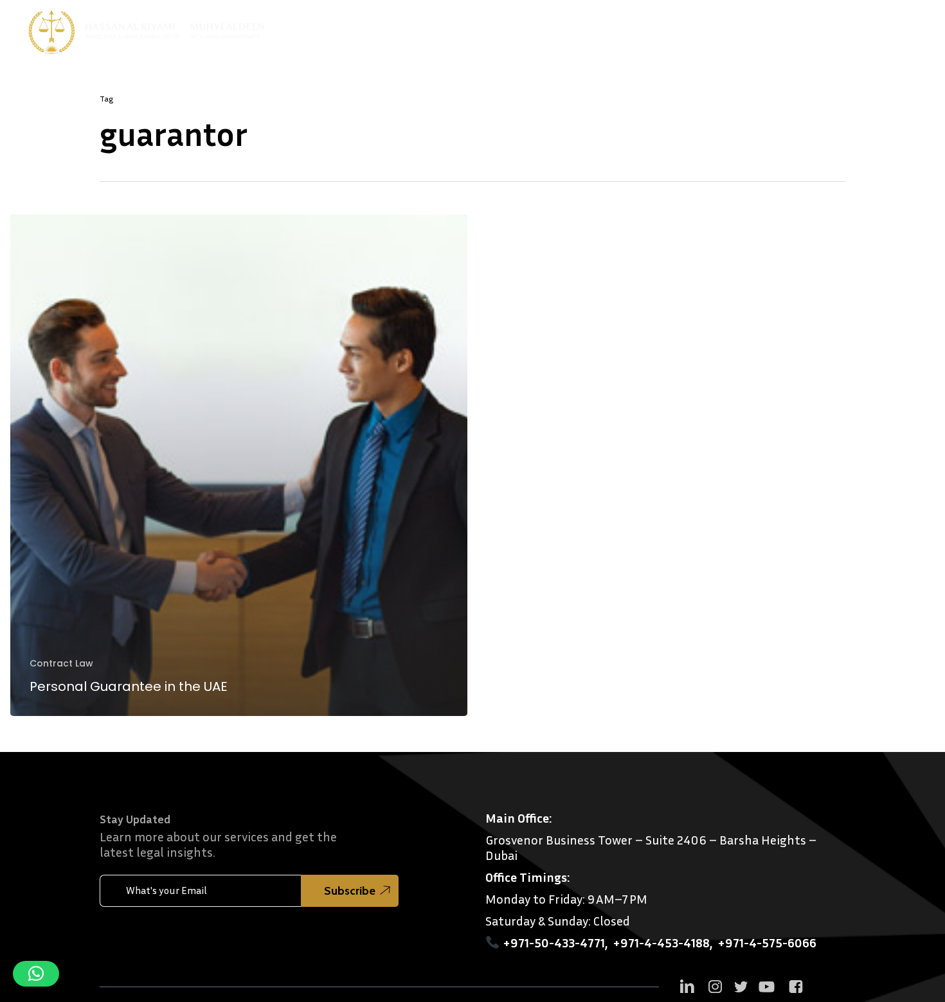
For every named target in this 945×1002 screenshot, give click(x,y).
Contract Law (61, 664)
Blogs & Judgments (753, 28)
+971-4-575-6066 (766, 942)
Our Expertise (591, 28)
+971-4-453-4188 (661, 942)
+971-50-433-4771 (554, 942)
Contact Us (847, 28)
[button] (36, 974)
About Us (515, 28)
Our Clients (672, 28)
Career (903, 28)
